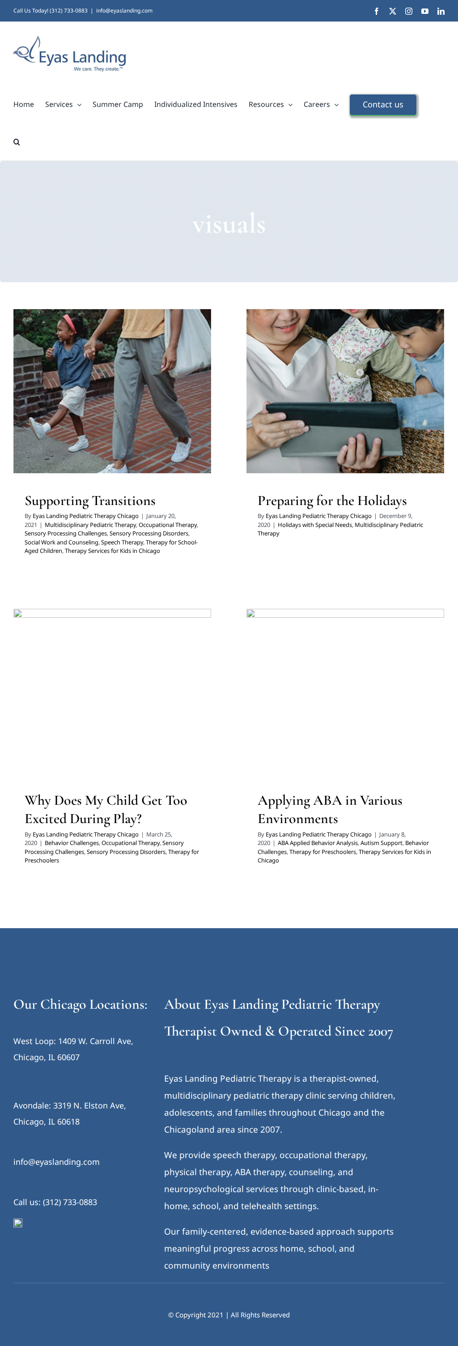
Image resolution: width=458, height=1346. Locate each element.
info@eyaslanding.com (124, 10)
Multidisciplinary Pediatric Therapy (81, 385)
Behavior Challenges (69, 699)
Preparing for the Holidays (332, 500)
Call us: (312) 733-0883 (55, 1202)
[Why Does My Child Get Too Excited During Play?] (112, 691)
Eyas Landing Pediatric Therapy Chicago (86, 516)
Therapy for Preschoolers (326, 711)
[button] (16, 142)
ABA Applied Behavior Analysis (310, 699)
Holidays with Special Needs (298, 403)
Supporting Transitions (90, 500)
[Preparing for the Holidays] (345, 391)
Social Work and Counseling (73, 408)
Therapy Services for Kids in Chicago (142, 420)
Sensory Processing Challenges (71, 397)
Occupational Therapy (158, 385)
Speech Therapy (134, 408)
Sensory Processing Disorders (153, 397)
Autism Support (373, 699)
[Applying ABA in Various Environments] (345, 691)
